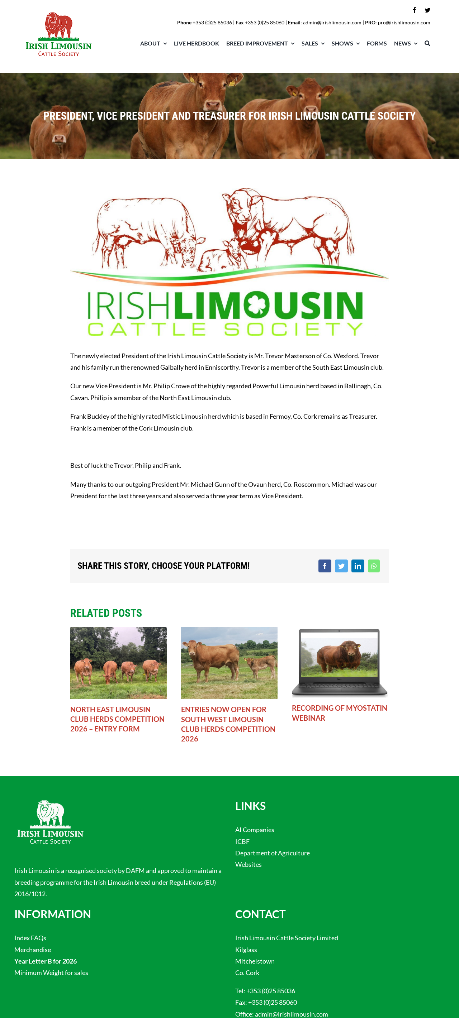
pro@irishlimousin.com (404, 22)
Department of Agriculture (272, 853)
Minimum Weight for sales (51, 972)
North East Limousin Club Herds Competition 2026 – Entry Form (117, 719)
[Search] (423, 43)
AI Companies (254, 830)
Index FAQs (30, 938)
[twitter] (427, 10)
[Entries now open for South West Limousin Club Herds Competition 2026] (229, 662)
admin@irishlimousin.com (332, 22)
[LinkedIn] (358, 566)
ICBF (242, 841)
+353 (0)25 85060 (272, 1002)
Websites (248, 864)
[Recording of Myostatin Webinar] (340, 662)
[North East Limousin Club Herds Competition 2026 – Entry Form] (118, 662)
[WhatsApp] (374, 566)
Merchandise (32, 950)
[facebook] (414, 10)
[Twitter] (341, 566)
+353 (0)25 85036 (212, 22)
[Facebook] (325, 566)
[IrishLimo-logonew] (58, 13)
